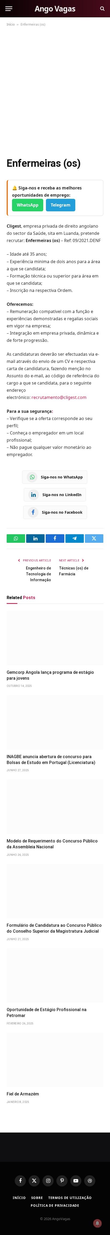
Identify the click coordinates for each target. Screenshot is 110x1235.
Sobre (37, 1198)
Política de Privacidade (55, 1205)
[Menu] (8, 9)
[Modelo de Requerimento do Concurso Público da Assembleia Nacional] (55, 806)
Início (11, 24)
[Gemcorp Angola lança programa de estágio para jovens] (55, 638)
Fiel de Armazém (23, 1094)
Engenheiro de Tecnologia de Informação (38, 574)
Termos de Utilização (70, 1198)
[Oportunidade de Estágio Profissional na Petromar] (55, 975)
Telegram (60, 205)
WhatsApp (27, 205)
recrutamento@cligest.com (59, 397)
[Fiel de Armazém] (55, 1060)
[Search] (102, 9)
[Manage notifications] (97, 1223)
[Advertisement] (55, 91)
